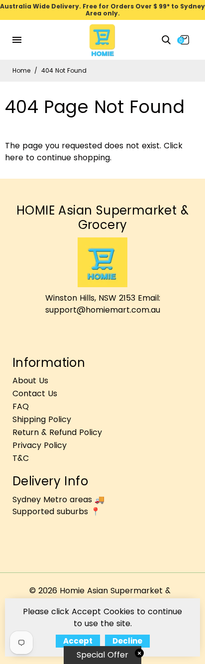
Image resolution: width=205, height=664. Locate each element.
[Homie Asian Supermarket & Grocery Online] (102, 39)
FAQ (20, 406)
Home (21, 70)
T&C (20, 458)
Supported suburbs (50, 511)
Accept (78, 641)
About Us (30, 380)
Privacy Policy (39, 445)
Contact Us (34, 393)
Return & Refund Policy (57, 432)
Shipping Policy (41, 419)
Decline (127, 641)
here (14, 157)
